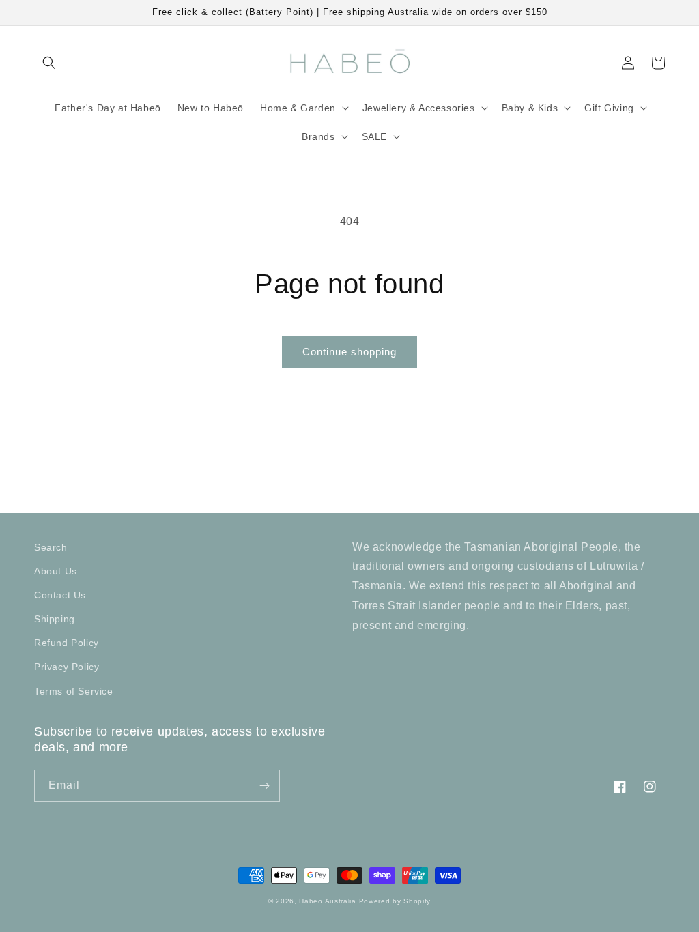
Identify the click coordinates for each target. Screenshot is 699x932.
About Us (55, 571)
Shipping (54, 618)
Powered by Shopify (395, 901)
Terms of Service (73, 691)
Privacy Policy (66, 666)
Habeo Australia (327, 901)
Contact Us (60, 594)
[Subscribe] (264, 786)
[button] (49, 63)
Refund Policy (66, 642)
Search (51, 547)
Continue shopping (349, 352)
